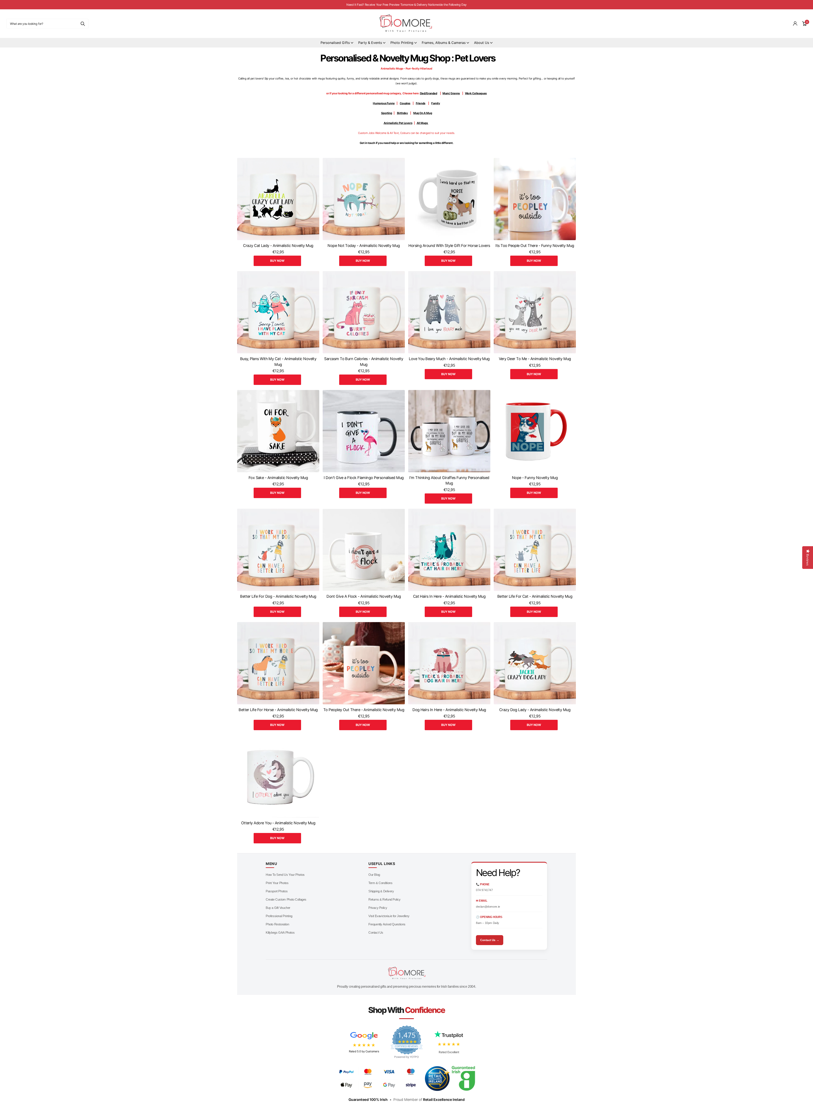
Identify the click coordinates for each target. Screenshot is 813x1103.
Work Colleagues (476, 93)
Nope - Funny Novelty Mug (535, 477)
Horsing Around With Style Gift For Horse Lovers (449, 245)
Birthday (402, 113)
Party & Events (370, 42)
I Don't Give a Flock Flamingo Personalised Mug (364, 477)
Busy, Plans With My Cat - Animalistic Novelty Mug (278, 362)
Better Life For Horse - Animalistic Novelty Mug (278, 709)
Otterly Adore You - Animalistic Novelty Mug (278, 823)
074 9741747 (484, 890)
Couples (405, 103)
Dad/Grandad (428, 93)
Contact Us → (489, 940)
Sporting (386, 113)
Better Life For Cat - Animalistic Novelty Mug (534, 596)
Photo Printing (401, 42)
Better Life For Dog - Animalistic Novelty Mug (278, 596)
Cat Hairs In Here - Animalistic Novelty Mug (449, 596)
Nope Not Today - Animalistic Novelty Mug (364, 245)
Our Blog (374, 874)
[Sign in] (795, 23)
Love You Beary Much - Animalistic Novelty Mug (449, 359)
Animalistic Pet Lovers (398, 123)
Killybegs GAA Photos (280, 932)
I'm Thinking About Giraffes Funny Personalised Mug (449, 480)
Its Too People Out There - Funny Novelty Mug (534, 245)
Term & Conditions (380, 883)
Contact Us (375, 932)
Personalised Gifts (335, 42)
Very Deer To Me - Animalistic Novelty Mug (535, 359)
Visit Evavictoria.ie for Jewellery (388, 916)
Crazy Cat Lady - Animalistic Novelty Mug (278, 245)
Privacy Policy (377, 907)
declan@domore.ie (488, 906)
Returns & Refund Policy (384, 899)
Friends (420, 103)
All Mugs (423, 123)
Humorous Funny (384, 103)
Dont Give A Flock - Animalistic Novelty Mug (363, 596)
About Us (481, 42)
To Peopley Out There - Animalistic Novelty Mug (363, 709)
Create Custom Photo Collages (286, 899)
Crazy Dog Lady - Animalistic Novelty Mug (534, 709)
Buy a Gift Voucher (278, 907)
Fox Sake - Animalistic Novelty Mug (278, 477)
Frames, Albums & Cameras (444, 42)
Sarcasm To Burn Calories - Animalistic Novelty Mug (363, 362)
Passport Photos (277, 891)
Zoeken (82, 23)
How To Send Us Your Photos (285, 874)
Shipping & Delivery (381, 891)
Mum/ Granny (451, 93)
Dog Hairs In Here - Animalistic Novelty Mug (449, 709)
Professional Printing (279, 916)
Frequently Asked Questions (386, 924)
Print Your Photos (277, 883)
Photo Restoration (277, 924)
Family (435, 103)
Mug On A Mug (422, 113)
